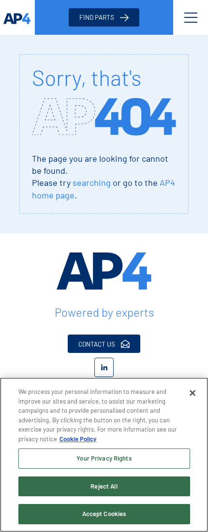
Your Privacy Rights (103, 458)
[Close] (192, 393)
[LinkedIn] (104, 367)
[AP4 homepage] (17, 17)
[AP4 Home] (104, 271)
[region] (104, 455)
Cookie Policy (78, 439)
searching (92, 182)
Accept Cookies (104, 514)
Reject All (103, 486)
